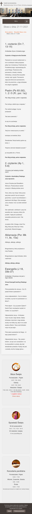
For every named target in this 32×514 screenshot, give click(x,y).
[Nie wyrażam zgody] (30, 508)
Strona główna (9, 32)
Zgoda (9, 511)
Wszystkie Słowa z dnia (20, 32)
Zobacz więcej (16, 396)
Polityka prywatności (19, 511)
